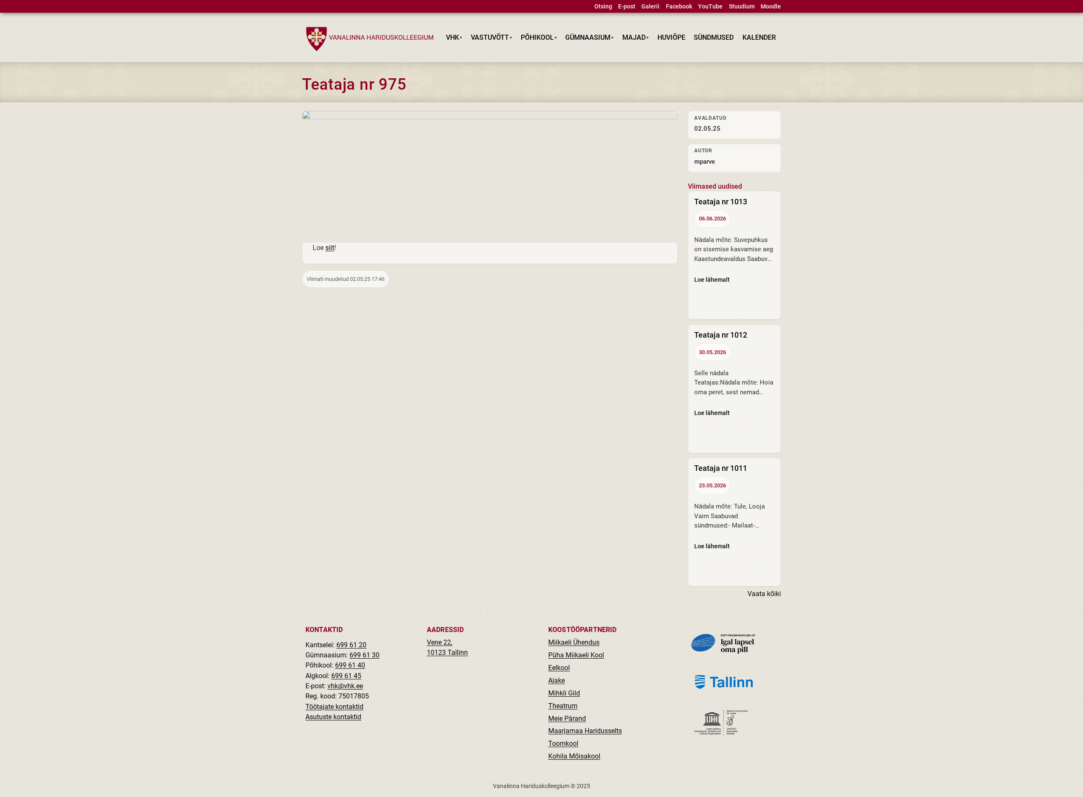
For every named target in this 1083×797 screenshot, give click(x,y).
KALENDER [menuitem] (759, 37)
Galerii (650, 6)
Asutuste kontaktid (333, 717)
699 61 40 (350, 665)
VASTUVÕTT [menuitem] (488, 39)
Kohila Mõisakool (574, 756)
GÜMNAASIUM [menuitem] (585, 39)
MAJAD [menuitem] (632, 39)
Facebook (679, 6)
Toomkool (563, 743)
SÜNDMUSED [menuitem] (714, 37)
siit (329, 248)
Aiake (556, 680)
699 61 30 (364, 655)
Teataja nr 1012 (720, 334)
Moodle (771, 6)
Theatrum (562, 706)
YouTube (710, 6)
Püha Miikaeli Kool (576, 655)
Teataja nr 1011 (720, 468)
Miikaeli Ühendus (573, 642)
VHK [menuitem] (450, 39)
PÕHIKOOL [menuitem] (535, 39)
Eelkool (559, 668)
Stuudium (742, 6)
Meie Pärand (567, 719)
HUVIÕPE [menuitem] (671, 37)
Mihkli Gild (564, 693)
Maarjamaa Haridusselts (585, 731)
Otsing (603, 6)
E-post (626, 6)
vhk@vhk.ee (345, 686)
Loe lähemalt (712, 279)
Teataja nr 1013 (720, 201)
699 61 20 (351, 645)
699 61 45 (346, 676)
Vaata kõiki (764, 594)
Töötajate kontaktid (334, 707)
